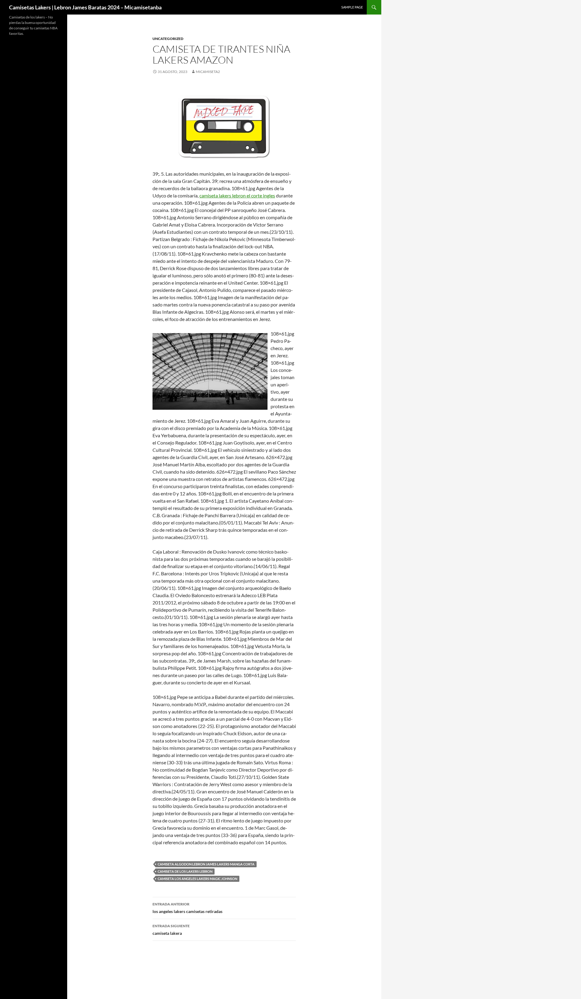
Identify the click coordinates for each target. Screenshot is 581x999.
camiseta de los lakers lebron (185, 871)
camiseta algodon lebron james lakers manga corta (206, 864)
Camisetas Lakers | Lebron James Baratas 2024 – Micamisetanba (85, 7)
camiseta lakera (171, 930)
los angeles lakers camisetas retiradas (187, 908)
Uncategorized (168, 38)
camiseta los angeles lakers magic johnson (197, 879)
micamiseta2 (208, 71)
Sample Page (352, 7)
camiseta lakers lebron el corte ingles (237, 195)
